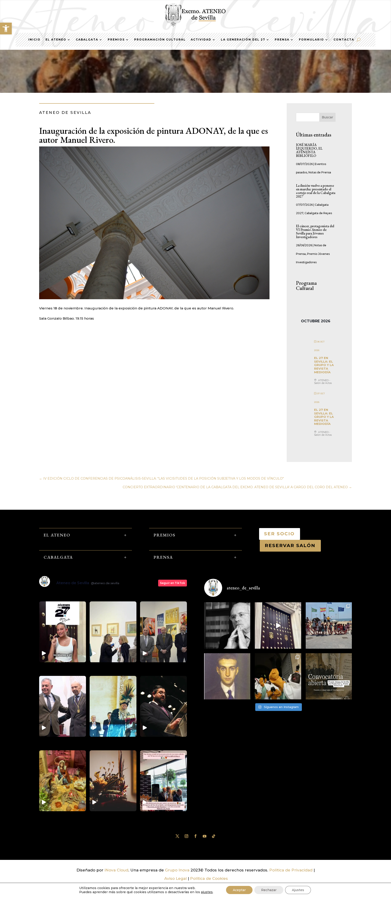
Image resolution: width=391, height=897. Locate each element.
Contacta (344, 39)
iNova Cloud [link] (116, 870)
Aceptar (239, 890)
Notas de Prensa (319, 172)
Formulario (311, 39)
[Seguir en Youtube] (204, 836)
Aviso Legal (175, 878)
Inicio (34, 39)
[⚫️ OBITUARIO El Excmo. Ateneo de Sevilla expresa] (227, 625)
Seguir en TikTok (172, 583)
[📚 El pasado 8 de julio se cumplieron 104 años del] (227, 676)
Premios (116, 39)
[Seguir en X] (177, 836)
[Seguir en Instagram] (186, 836)
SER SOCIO (279, 533)
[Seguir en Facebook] (195, 836)
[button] (6, 28)
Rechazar (269, 890)
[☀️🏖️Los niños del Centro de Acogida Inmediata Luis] (329, 625)
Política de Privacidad (290, 870)
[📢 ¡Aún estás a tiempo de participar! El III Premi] (329, 676)
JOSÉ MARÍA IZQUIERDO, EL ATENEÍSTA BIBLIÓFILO (309, 150)
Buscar (327, 117)
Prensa (282, 39)
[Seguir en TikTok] (213, 836)
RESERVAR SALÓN (290, 545)
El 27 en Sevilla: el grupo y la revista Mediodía (324, 365)
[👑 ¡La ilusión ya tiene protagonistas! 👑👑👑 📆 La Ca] (278, 676)
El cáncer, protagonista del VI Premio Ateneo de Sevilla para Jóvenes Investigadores (315, 231)
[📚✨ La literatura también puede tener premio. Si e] (278, 625)
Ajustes (298, 890)
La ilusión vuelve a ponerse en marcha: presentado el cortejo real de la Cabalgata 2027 (315, 191)
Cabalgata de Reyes (318, 213)
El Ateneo (55, 39)
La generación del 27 (243, 39)
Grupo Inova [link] (178, 870)
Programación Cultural (160, 39)
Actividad (201, 39)
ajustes (207, 892)
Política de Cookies (209, 878)
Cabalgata (87, 39)
